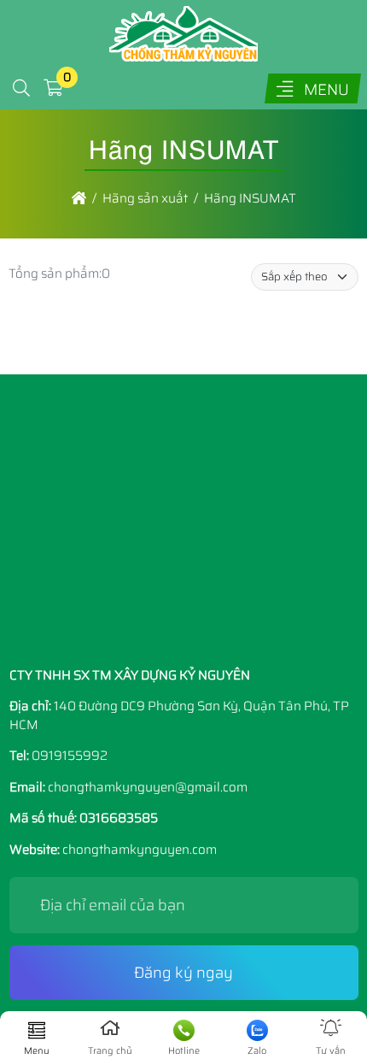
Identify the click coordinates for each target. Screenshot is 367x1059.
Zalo (257, 1051)
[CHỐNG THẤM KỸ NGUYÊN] (183, 57)
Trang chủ (110, 1051)
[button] (21, 88)
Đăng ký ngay (183, 973)
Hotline (184, 1051)
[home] (79, 198)
